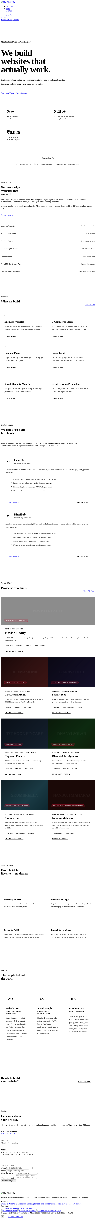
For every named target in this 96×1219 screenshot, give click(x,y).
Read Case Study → (14, 651)
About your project (8, 1178)
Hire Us (4, 17)
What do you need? (8, 1173)
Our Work (5, 1208)
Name (3, 1165)
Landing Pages (33, 1204)
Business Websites (8, 1204)
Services (9, 6)
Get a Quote (84, 1082)
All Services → (7, 215)
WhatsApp (5, 1168)
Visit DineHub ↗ (14, 557)
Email (3, 1170)
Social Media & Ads (59, 1204)
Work (8, 9)
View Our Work (7, 93)
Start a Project (9, 15)
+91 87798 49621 (8, 1134)
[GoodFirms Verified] (43, 164)
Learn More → (83, 502)
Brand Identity (45, 1204)
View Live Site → (60, 839)
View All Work (89, 591)
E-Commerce (21, 1204)
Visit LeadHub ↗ (14, 502)
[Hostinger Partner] (24, 164)
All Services (90, 304)
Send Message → (8, 1181)
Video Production (75, 1204)
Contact (9, 11)
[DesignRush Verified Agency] (67, 164)
